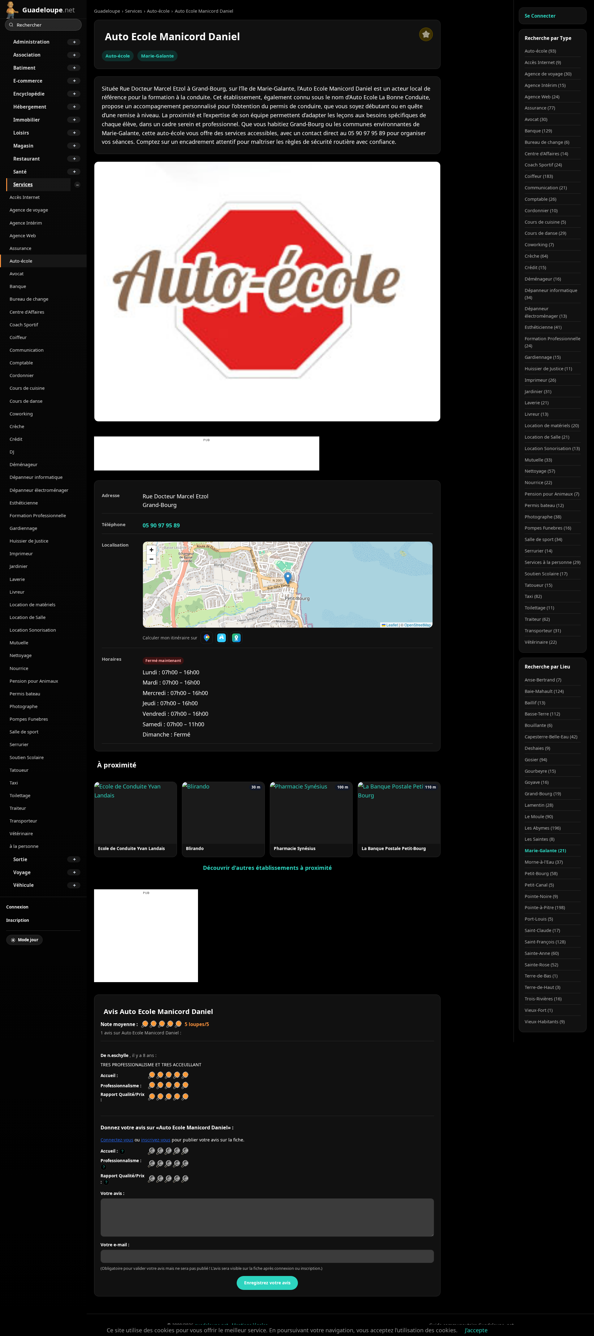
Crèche (17, 426)
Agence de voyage (29, 210)
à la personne (24, 846)
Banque (18, 286)
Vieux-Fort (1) (539, 1010)
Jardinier (19, 566)
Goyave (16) (537, 782)
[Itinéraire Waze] (221, 638)
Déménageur (23, 464)
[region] (288, 584)
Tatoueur (19, 770)
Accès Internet (25, 197)
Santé (20, 172)
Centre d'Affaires (27, 312)
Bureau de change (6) (547, 142)
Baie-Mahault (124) (544, 691)
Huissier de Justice (29, 541)
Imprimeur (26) (540, 380)
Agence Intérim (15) (545, 85)
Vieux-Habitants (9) (545, 1022)
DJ (12, 452)
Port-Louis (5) (539, 919)
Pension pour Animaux (34, 681)
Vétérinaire (21, 833)
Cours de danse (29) (545, 233)
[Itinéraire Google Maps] (206, 638)
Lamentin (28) (539, 805)
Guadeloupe (107, 11)
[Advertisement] (206, 456)
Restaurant (26, 159)
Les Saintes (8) (539, 839)
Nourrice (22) (538, 482)
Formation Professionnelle (38, 515)
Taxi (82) (533, 596)
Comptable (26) (540, 199)
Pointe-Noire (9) (541, 896)
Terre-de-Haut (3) (542, 987)
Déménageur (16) (543, 279)
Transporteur (23, 821)
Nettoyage (21, 655)
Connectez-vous (117, 1140)
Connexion (17, 907)
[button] (288, 578)
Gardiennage (23, 528)
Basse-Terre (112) (542, 714)
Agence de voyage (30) (548, 74)
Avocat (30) (536, 119)
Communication (27, 350)
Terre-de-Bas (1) (541, 976)
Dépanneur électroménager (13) (546, 312)
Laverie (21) (537, 403)
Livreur (17, 592)
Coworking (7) (539, 244)
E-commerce (27, 81)
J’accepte (476, 1330)
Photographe (23, 706)
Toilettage (20, 795)
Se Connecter (540, 16)
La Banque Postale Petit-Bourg (394, 848)
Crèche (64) (536, 256)
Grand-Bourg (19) (543, 794)
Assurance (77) (540, 108)
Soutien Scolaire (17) (546, 574)
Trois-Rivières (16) (543, 999)
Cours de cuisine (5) (545, 222)
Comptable (21, 362)
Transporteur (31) (543, 631)
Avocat (17, 273)
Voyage (22, 872)
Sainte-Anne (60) (542, 953)
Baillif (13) (535, 703)
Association (27, 55)
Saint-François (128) (545, 942)
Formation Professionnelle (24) (552, 342)
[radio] (151, 1151)
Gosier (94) (536, 760)
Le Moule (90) (539, 816)
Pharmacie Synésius (295, 848)
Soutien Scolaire (27, 757)
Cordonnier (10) (541, 210)
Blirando (195, 848)
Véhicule (23, 885)
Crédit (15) (535, 267)
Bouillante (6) (538, 725)
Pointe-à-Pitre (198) (545, 907)
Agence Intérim (26, 223)
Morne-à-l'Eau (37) (544, 862)
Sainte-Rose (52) (541, 965)
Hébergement (29, 107)
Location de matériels (32, 604)
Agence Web (23, 235)
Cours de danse (26, 401)
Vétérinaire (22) (541, 642)
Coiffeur (18, 337)
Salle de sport (24, 731)
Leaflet (391, 624)
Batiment (24, 68)
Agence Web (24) (542, 97)
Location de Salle (27, 617)
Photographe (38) (543, 517)
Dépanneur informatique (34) (551, 293)
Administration (31, 42)
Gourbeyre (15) (540, 771)
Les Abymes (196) (543, 828)
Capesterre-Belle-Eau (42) (551, 737)
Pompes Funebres (29, 719)
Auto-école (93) (540, 51)
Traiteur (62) (537, 619)
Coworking (21, 413)
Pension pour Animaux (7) (552, 494)
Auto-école (21, 261)
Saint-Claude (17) (542, 930)
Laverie (17, 579)
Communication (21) (546, 188)
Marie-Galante (157, 56)
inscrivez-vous (155, 1140)
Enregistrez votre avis (267, 1283)
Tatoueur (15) (538, 585)
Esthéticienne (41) (543, 327)
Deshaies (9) (537, 748)
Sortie (20, 859)
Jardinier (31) (538, 391)
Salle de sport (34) (543, 539)
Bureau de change (29, 299)
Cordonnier (22, 375)
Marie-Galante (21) (545, 850)
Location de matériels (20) (552, 425)
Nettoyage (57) (540, 471)
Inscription (17, 920)
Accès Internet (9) (543, 62)
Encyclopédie (29, 94)
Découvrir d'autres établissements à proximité (267, 867)
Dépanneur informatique (36, 477)
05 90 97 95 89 (161, 525)
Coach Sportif (24, 324)
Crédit (16, 439)
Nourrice (19, 668)
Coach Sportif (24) (543, 165)
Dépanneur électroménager (39, 490)
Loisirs (21, 133)
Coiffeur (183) (539, 176)
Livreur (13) (536, 414)
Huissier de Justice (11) (548, 369)
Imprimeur (21, 553)
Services (23, 184)
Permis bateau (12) (544, 505)
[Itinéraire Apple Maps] (236, 638)
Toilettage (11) (539, 608)
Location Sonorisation (33, 630)
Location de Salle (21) (547, 437)
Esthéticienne (24, 503)
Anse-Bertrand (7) (543, 680)
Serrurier (19, 744)
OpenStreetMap (417, 624)
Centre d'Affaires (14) (546, 154)
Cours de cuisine (27, 388)
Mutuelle (19, 642)
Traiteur (18, 808)
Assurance (20, 248)
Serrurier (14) (538, 551)
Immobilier (26, 120)
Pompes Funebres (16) (548, 528)
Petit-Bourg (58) (541, 873)
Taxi (14, 783)
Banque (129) (538, 131)
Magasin (23, 146)
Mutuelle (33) (538, 460)
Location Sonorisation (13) (552, 448)
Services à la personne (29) (552, 562)
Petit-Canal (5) (539, 885)
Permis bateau (25, 693)
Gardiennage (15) (543, 357)
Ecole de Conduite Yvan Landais (131, 848)
